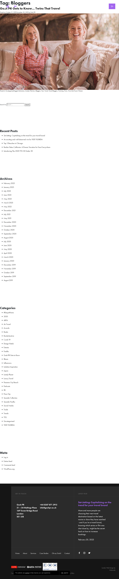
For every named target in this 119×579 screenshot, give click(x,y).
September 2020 (10, 234)
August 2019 (8, 280)
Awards (6, 328)
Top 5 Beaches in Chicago (13, 143)
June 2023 (7, 195)
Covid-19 (7, 339)
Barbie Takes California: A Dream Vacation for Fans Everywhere (27, 147)
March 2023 (8, 202)
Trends (6, 413)
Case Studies (44, 553)
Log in (6, 457)
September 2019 (10, 276)
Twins (65, 91)
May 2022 (8, 206)
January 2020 (9, 261)
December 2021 (10, 210)
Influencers (7, 363)
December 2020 (10, 222)
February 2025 (9, 183)
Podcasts (7, 386)
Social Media (9, 405)
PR (4, 390)
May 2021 (7, 218)
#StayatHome (9, 312)
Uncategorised (9, 91)
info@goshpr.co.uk (48, 507)
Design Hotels (9, 343)
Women (80, 91)
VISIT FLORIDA (9, 425)
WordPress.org (9, 469)
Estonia (6, 347)
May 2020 (8, 249)
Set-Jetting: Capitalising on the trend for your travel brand (24, 135)
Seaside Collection (10, 398)
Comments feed (9, 465)
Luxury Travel (8, 378)
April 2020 (8, 253)
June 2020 (7, 245)
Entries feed (8, 461)
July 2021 (7, 214)
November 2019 (10, 268)
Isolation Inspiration (11, 367)
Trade (6, 409)
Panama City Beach (11, 382)
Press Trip (7, 394)
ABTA (6, 320)
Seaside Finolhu (9, 402)
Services (33, 553)
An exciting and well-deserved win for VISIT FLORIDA (23, 139)
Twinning (60, 91)
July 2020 (7, 241)
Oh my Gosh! (56, 553)
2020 (6, 316)
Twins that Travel (72, 91)
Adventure (21, 91)
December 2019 (10, 265)
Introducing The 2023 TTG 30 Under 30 (18, 151)
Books (6, 332)
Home (17, 553)
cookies (27, 573)
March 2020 (8, 257)
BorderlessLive (9, 336)
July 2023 (7, 191)
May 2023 (8, 199)
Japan (6, 371)
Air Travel (7, 324)
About (25, 553)
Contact (67, 553)
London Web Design (108, 568)
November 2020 (10, 226)
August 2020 (8, 237)
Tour (42, 91)
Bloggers (38, 91)
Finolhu (6, 351)
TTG (5, 417)
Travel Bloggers (53, 91)
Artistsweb (112, 570)
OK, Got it (64, 573)
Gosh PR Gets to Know (12, 355)
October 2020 (9, 230)
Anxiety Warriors (30, 91)
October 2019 (9, 272)
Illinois (6, 359)
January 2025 (9, 187)
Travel (46, 91)
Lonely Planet (8, 374)
